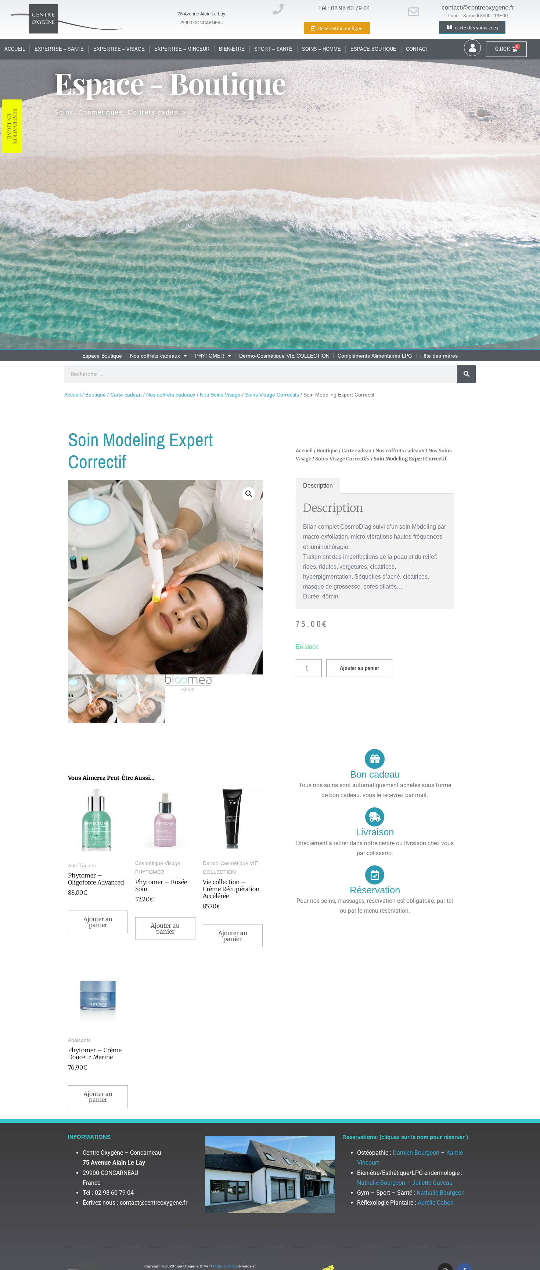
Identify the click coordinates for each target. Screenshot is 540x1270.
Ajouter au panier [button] (97, 922)
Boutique (95, 395)
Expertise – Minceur (181, 49)
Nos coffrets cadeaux (155, 356)
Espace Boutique (373, 49)
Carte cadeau (126, 395)
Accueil (14, 49)
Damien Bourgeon (416, 1152)
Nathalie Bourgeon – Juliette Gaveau (405, 1182)
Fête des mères (439, 356)
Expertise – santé (59, 49)
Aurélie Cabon (436, 1202)
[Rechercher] (466, 374)
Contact (417, 49)
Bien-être (232, 49)
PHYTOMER (209, 356)
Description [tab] (318, 485)
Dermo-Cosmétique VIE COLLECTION (284, 356)
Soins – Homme (321, 49)
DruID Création (225, 1266)
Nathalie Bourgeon (441, 1192)
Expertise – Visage (119, 49)
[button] (248, 493)
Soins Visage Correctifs (272, 395)
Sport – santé (273, 49)
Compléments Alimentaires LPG (375, 356)
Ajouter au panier (359, 668)
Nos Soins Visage (220, 395)
